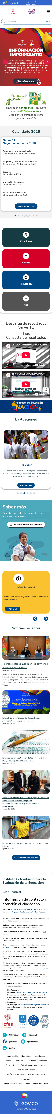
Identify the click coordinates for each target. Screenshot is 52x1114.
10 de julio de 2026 (12, 173)
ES (34, 2)
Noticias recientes (26, 628)
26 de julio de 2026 (14, 183)
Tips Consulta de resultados (26, 335)
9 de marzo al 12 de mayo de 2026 (19, 152)
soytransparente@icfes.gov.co (33, 1004)
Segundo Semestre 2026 (19, 142)
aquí (7, 947)
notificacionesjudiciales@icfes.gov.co (31, 992)
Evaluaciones (26, 419)
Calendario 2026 (26, 131)
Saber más (14, 506)
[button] (48, 12)
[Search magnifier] (50, 21)
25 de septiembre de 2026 (15, 193)
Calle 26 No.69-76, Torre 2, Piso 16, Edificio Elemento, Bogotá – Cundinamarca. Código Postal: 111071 (25, 912)
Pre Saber (26, 465)
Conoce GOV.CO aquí (26, 1109)
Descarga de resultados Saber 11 (26, 325)
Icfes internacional (26, 587)
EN (28, 2)
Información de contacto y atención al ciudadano (25, 901)
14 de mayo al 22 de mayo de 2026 (20, 163)
